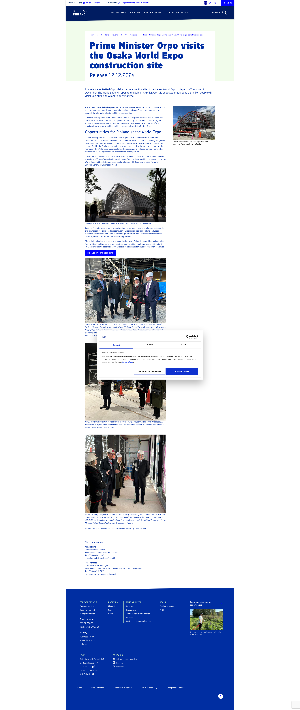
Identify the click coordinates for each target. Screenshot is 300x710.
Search (216, 12)
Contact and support (178, 12)
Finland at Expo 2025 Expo (100, 253)
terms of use (127, 362)
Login (226, 3)
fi (215, 3)
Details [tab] (150, 345)
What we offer (118, 12)
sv (210, 3)
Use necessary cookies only (149, 371)
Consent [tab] (116, 345)
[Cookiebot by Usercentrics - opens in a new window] (188, 337)
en (205, 3)
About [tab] (183, 345)
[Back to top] (220, 696)
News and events (153, 12)
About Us (135, 12)
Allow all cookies (182, 371)
